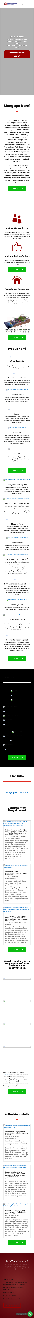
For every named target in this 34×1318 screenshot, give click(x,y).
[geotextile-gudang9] (17, 1024)
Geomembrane (17, 36)
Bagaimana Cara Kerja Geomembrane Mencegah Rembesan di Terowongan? (15, 1173)
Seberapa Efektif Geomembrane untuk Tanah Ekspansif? (16, 873)
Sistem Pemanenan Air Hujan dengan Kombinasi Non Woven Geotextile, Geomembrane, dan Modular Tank (16, 832)
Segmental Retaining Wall (17, 640)
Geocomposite (17, 542)
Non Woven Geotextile (17, 378)
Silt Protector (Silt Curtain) (17, 559)
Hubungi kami (18, 188)
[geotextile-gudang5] (17, 979)
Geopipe (17, 432)
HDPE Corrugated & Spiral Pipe (17, 584)
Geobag (17, 453)
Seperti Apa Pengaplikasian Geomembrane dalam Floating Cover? (16, 1133)
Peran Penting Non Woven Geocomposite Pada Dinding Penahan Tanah (15, 1212)
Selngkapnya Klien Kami (17, 792)
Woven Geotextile (17, 361)
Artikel (16, 836)
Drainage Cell (17, 604)
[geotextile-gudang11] (17, 1047)
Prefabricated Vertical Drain (17, 503)
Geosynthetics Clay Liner (17, 484)
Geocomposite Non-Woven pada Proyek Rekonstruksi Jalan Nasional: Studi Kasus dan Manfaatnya (16, 918)
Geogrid (17, 414)
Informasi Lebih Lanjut (17, 54)
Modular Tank (17, 524)
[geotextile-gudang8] (17, 1002)
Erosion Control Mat (17, 619)
